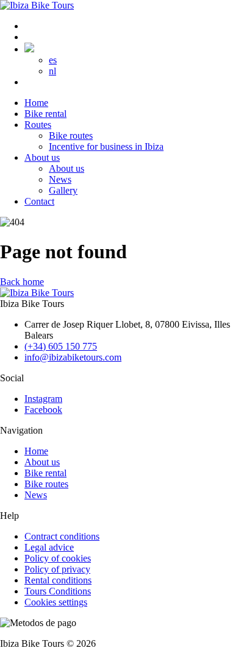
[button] (29, 49)
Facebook (43, 409)
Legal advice (49, 547)
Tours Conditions (57, 591)
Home (36, 451)
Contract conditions (61, 536)
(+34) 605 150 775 (60, 346)
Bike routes (46, 484)
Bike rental (45, 473)
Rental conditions (58, 580)
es (53, 60)
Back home (22, 282)
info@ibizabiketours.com (72, 357)
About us (42, 462)
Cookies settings (55, 602)
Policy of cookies (57, 558)
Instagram (43, 398)
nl (52, 71)
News (35, 495)
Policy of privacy (57, 569)
